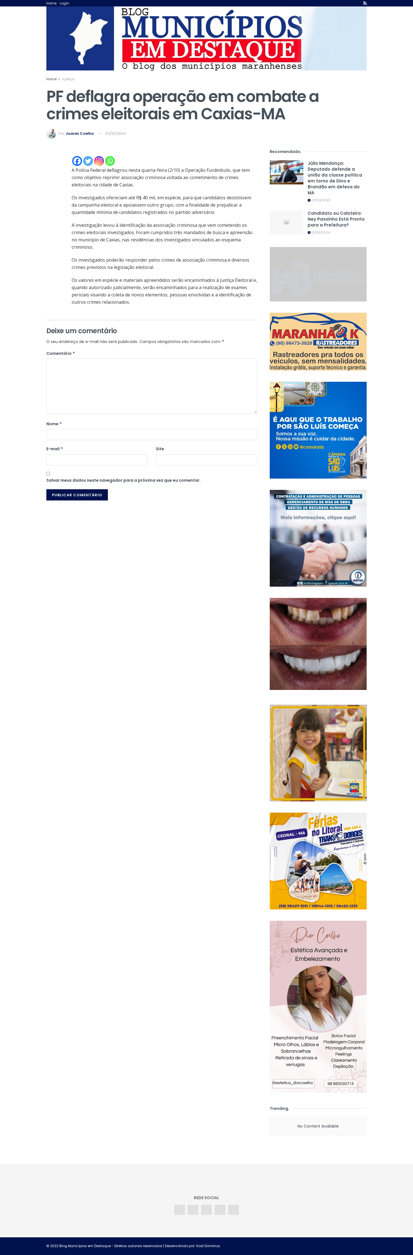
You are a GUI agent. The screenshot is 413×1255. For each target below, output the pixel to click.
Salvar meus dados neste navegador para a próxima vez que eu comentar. (123, 480)
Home (51, 3)
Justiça (68, 79)
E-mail (54, 449)
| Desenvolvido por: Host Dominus (191, 1245)
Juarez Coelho (79, 133)
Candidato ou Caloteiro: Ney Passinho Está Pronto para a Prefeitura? (336, 219)
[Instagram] (99, 161)
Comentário (60, 353)
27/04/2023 (320, 200)
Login (64, 3)
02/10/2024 (115, 133)
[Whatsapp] (110, 161)
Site (160, 449)
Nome (54, 424)
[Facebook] (77, 161)
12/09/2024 (320, 232)
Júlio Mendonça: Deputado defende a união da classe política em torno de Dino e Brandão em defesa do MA (335, 178)
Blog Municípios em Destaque (85, 1245)
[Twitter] (88, 161)
